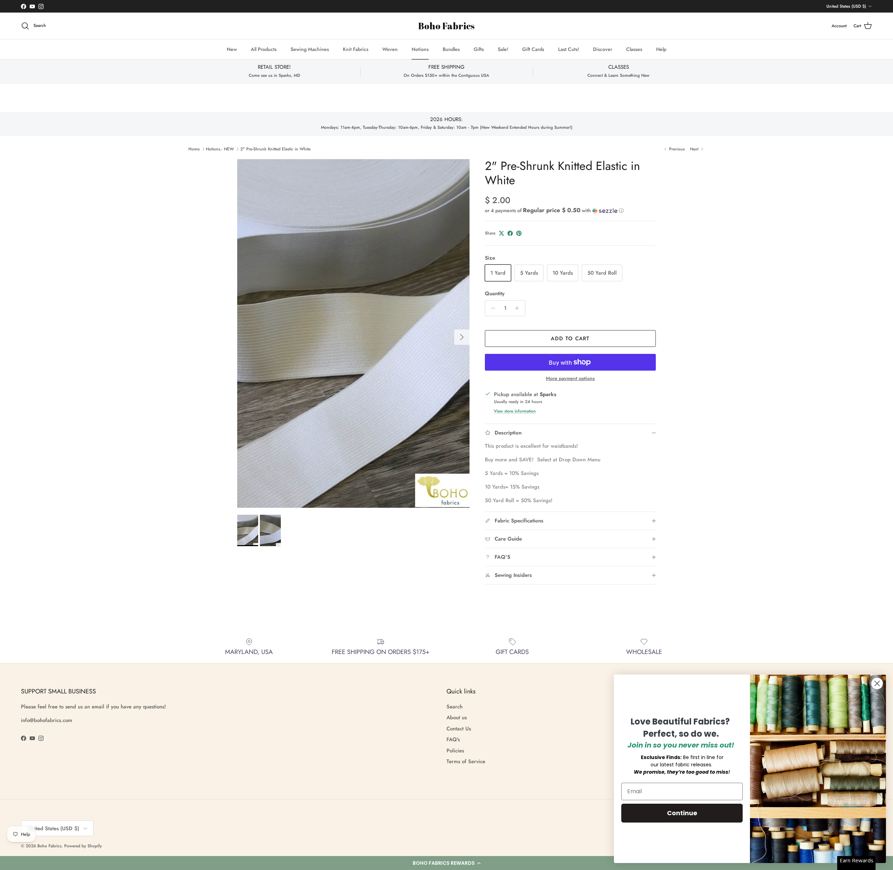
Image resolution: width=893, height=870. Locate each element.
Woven (390, 49)
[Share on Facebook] (510, 233)
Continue (682, 813)
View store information (515, 411)
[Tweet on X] (501, 233)
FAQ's (453, 739)
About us (456, 717)
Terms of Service (465, 761)
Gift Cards (533, 49)
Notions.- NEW (220, 149)
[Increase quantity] (519, 308)
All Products (264, 49)
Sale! (503, 49)
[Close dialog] (877, 683)
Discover (602, 49)
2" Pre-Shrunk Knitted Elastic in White (275, 149)
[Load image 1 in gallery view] (353, 333)
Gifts (479, 49)
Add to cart (570, 338)
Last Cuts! (568, 49)
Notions (420, 49)
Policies (455, 750)
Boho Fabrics (49, 846)
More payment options (570, 378)
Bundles (451, 49)
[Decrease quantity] (491, 308)
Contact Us (458, 729)
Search (454, 707)
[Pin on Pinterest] (518, 233)
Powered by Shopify (83, 846)
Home (194, 149)
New (232, 49)
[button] (446, 863)
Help (661, 49)
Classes (634, 49)
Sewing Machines (310, 49)
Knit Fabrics (355, 49)
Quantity (494, 293)
